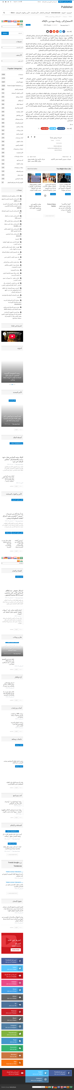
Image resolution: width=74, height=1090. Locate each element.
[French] (9, 21)
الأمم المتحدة (35, 13)
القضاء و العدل (19, 134)
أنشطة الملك (20, 104)
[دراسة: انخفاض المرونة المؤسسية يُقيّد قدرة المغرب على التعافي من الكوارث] (5, 724)
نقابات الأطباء (20, 164)
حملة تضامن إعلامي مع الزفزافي (11, 262)
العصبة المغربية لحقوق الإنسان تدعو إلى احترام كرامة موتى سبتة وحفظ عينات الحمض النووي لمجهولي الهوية (13, 908)
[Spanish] (18, 24)
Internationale (55, 13)
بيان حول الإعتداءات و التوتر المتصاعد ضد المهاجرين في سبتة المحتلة (12, 648)
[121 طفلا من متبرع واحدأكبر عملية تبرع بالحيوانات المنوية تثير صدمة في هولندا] (64, 178)
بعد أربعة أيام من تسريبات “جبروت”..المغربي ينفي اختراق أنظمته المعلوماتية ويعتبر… (13, 516)
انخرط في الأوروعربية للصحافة (49, 1)
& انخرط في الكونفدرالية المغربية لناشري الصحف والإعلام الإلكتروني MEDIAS (12, 206)
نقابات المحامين (19, 178)
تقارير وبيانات (20, 130)
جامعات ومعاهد (19, 97)
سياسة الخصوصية (15, 270)
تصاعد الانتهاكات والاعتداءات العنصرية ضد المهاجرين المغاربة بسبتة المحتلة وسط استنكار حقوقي (12, 918)
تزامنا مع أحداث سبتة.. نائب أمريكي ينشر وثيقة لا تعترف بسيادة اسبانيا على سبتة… (12, 378)
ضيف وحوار (20, 175)
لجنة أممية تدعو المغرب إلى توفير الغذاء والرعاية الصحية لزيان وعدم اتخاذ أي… (12, 418)
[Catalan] (18, 21)
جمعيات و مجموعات (18, 149)
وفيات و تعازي (19, 126)
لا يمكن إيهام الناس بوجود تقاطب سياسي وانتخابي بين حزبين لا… (8, 684)
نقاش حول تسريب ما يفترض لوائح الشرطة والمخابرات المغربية (8, 693)
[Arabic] (21, 21)
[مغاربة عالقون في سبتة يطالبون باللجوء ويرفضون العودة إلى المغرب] (34, 197)
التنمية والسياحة (19, 123)
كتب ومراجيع (20, 160)
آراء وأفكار (20, 100)
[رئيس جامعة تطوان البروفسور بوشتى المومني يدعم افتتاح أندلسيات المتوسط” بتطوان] (12, 751)
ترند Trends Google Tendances (15, 85)
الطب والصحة (19, 111)
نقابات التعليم (20, 141)
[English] (12, 21)
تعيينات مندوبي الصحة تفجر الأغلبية (61, 159)
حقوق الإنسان (19, 82)
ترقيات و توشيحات (18, 167)
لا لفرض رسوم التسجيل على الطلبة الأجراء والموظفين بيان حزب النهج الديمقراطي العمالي (11, 290)
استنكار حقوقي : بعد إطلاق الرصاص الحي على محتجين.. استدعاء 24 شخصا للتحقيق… (13, 593)
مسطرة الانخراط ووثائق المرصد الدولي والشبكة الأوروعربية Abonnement (12, 302)
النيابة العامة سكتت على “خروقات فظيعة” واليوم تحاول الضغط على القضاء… (12, 612)
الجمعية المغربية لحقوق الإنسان (11, 642)
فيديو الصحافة (19, 171)
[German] (6, 21)
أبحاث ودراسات (19, 137)
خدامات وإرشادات (18, 156)
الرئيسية (69, 13)
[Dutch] (15, 21)
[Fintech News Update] (49, 197)
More (39, 1)
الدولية (63, 13)
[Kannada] (21, 24)
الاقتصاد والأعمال (19, 108)
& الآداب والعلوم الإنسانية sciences (10, 196)
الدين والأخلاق (19, 115)
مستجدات (28, 24)
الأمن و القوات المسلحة (23, 13)
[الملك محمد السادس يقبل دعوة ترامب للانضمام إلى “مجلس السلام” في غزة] (12, 448)
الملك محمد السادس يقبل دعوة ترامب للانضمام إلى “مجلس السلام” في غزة (12, 459)
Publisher (67, 7)
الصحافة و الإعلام (45, 13)
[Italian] (3, 21)
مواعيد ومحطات (19, 119)
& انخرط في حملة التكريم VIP (12, 221)
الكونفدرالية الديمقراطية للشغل (15, 182)
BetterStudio (13, 1087)
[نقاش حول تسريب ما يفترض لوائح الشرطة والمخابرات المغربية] (6, 535)
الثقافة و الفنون (19, 145)
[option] (12, 368)
